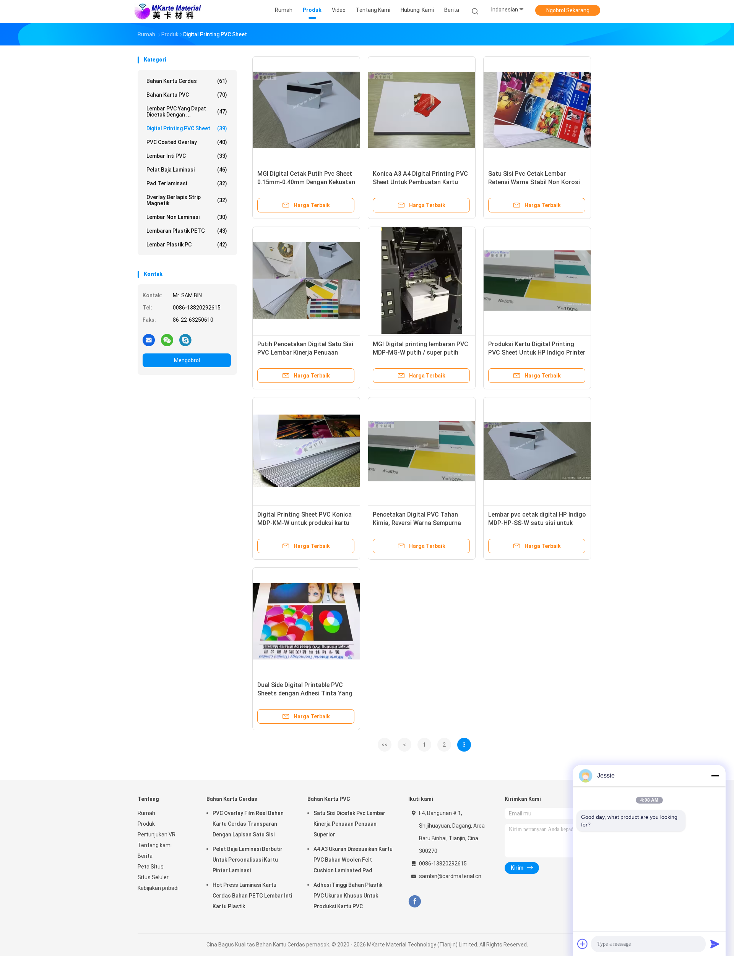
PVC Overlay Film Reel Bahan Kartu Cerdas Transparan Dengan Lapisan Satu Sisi (248, 824)
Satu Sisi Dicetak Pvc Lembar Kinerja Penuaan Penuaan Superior (349, 824)
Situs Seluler (153, 877)
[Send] (715, 943)
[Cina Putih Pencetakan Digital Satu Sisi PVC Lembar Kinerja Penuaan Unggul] (306, 280)
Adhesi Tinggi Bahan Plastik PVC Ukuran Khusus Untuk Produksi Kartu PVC (347, 895)
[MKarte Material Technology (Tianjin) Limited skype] (185, 340)
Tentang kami (155, 845)
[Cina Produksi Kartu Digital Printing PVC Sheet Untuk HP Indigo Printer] (537, 280)
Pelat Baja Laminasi (186, 170)
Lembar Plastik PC (186, 244)
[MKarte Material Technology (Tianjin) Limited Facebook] (414, 901)
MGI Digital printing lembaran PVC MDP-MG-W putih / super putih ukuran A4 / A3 (420, 352)
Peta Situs (151, 867)
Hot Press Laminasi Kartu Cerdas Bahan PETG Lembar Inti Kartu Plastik (252, 895)
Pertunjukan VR (156, 834)
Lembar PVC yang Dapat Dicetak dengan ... (186, 111)
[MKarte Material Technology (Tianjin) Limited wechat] (167, 340)
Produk (146, 824)
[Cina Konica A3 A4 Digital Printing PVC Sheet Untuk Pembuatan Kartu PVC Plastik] (421, 110)
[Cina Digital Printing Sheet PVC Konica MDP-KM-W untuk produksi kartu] (306, 450)
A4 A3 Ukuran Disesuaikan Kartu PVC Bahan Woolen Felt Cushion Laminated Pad (353, 859)
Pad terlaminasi (186, 183)
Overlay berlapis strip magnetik (186, 200)
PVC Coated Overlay (186, 142)
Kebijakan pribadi (158, 888)
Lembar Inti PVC (186, 156)
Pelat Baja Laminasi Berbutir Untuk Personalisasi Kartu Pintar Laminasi (248, 859)
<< (385, 745)
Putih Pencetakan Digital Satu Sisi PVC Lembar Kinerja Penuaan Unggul (305, 352)
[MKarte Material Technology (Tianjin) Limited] (167, 11)
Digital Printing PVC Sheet (186, 128)
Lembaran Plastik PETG (186, 231)
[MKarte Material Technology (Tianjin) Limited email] (149, 340)
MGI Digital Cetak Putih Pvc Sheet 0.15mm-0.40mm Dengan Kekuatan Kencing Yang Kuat (306, 182)
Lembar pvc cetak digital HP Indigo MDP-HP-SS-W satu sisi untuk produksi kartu (537, 523)
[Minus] (714, 775)
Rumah (146, 813)
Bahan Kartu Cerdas (186, 81)
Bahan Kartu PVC (186, 95)
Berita (145, 856)
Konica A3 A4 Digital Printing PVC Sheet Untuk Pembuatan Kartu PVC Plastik (420, 182)
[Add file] (582, 943)
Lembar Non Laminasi (186, 217)
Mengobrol (187, 360)
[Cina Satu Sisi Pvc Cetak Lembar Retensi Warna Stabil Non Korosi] (537, 110)
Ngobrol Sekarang (567, 10)
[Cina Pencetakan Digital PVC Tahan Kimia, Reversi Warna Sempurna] (421, 450)
